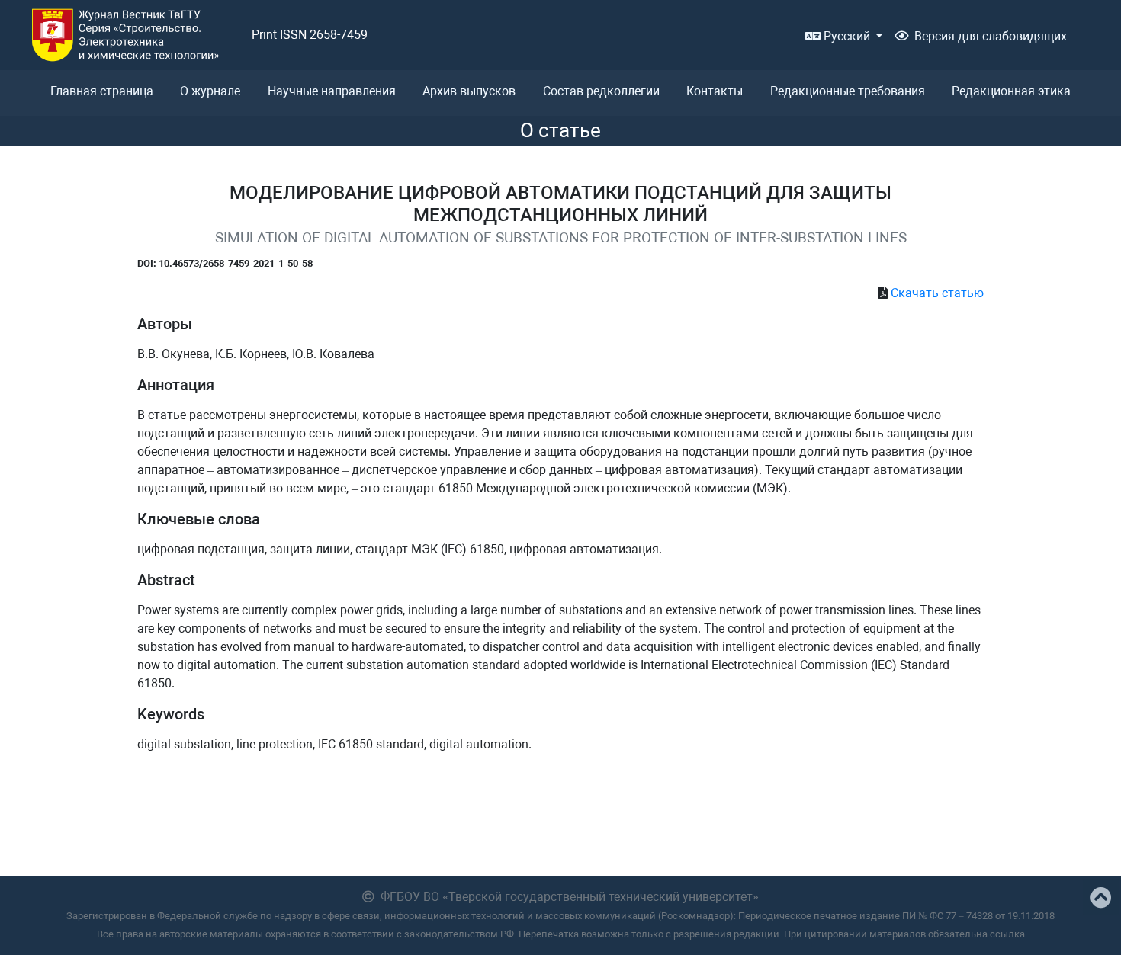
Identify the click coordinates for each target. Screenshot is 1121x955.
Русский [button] (847, 36)
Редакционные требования (847, 91)
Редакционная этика (1011, 91)
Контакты (714, 91)
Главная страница (101, 91)
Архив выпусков (469, 91)
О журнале (210, 91)
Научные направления (332, 91)
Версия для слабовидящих (990, 36)
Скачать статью (937, 293)
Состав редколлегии (601, 91)
